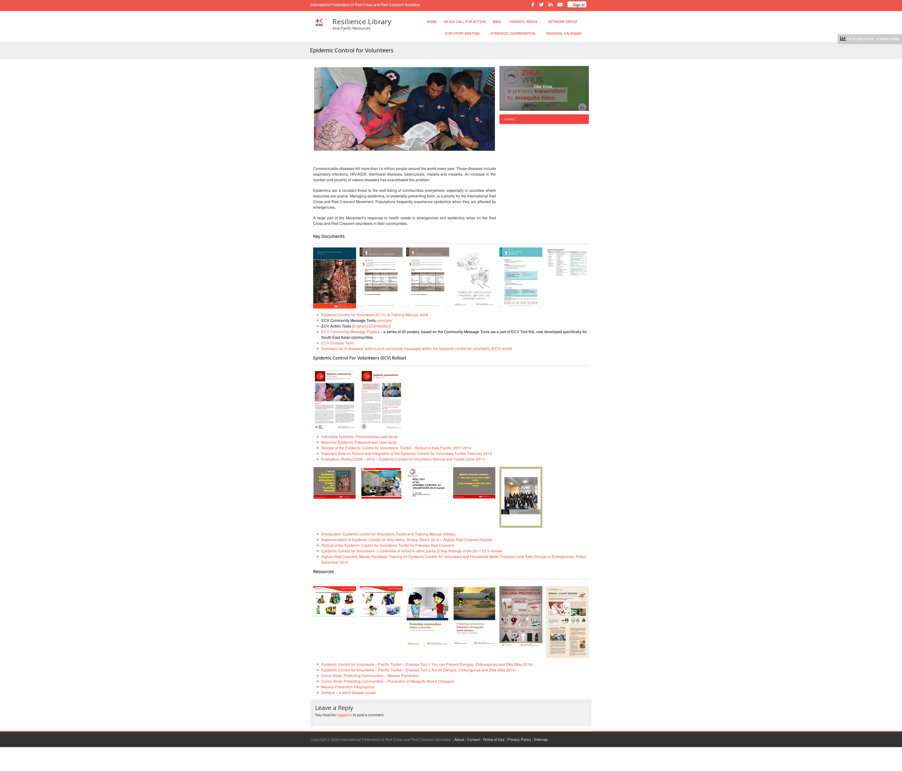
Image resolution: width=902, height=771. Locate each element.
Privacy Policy (519, 739)
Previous (307, 108)
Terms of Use (494, 739)
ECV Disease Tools (337, 343)
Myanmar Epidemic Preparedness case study (359, 442)
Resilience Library (361, 21)
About (459, 739)
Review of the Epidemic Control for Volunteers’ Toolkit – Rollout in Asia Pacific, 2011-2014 (396, 448)
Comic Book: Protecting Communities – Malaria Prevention (370, 675)
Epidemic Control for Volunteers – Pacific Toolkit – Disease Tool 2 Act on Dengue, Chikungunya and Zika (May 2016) (418, 670)
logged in (344, 714)
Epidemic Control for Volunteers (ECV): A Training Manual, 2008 (374, 314)
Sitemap (541, 739)
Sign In (578, 4)
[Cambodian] (380, 326)
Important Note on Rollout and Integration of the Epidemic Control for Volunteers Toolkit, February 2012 (406, 453)
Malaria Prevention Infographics (347, 687)
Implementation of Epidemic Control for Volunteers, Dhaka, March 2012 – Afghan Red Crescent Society (407, 539)
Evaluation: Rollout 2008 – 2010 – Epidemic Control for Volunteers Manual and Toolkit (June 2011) (403, 459)
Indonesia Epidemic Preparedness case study (359, 436)
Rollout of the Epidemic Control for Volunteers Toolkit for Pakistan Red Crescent (387, 545)
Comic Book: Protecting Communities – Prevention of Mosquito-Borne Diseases (387, 681)
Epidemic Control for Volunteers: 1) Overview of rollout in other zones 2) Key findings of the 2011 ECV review (411, 551)
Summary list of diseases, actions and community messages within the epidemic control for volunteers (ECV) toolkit (416, 348)
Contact (473, 739)
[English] (359, 326)
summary (384, 320)
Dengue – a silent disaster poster (348, 692)
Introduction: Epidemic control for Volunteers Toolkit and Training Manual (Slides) (388, 534)
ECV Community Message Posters (350, 331)
